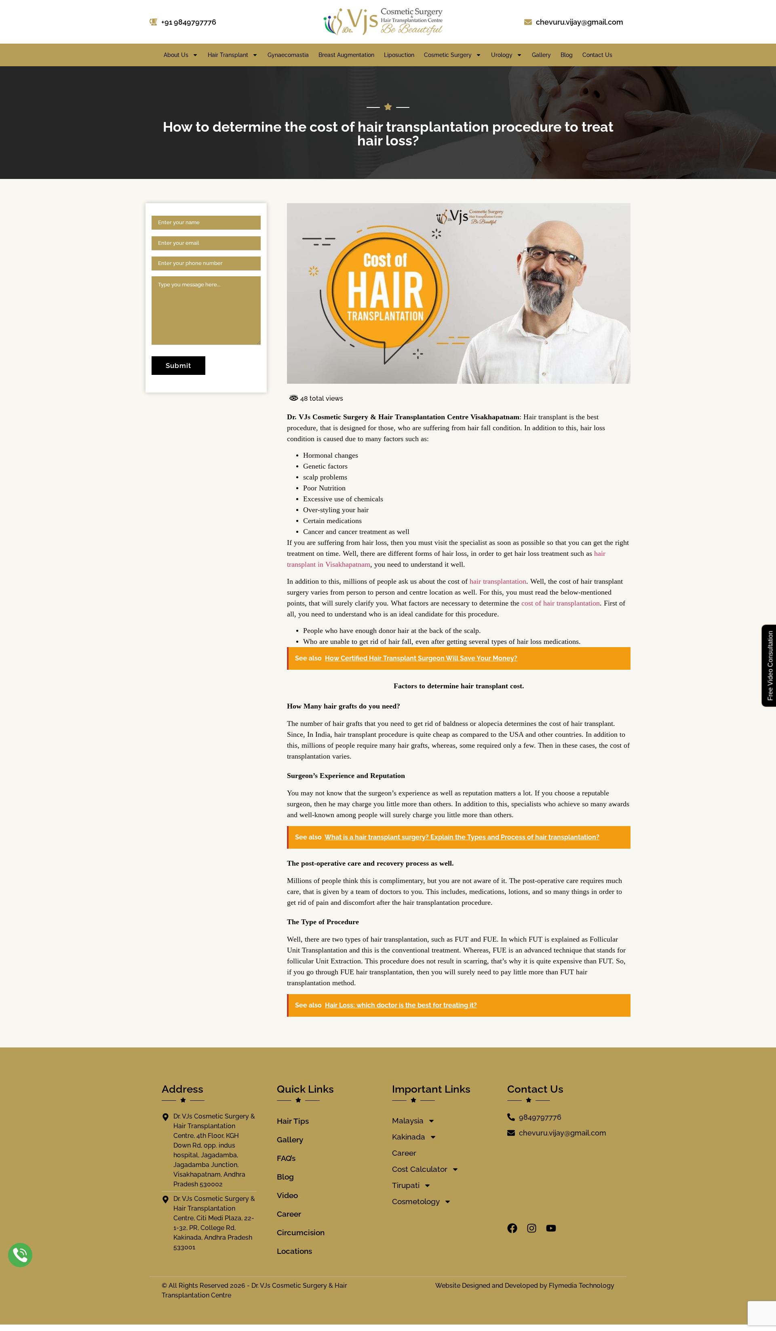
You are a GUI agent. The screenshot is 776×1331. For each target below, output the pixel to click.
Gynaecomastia (288, 55)
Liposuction (399, 55)
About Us (176, 55)
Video (287, 1195)
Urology (501, 55)
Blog (567, 55)
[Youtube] (551, 1228)
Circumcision (301, 1232)
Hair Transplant (228, 55)
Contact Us (597, 55)
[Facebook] (512, 1228)
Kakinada (408, 1136)
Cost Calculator (419, 1169)
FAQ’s (286, 1158)
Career (289, 1213)
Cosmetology (416, 1201)
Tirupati (406, 1185)
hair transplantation (498, 581)
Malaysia (408, 1120)
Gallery (541, 55)
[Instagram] (532, 1228)
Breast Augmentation (346, 55)
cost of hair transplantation (560, 603)
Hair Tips (293, 1121)
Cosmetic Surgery (448, 55)
